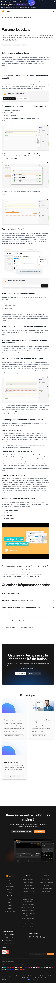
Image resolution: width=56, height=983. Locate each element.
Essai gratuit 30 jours (22, 98)
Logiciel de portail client (28, 923)
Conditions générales (21, 975)
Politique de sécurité (33, 975)
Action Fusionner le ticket (11, 510)
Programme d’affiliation (46, 888)
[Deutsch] (13, 967)
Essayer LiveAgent (20, 673)
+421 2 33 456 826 (9, 934)
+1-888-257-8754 (8, 937)
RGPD (23, 977)
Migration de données (28, 882)
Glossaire (10, 902)
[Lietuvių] (42, 967)
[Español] (21, 967)
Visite (10, 892)
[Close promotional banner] (54, 2)
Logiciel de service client (28, 904)
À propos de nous (46, 879)
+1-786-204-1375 (8, 940)
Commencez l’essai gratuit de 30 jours (21, 831)
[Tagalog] (18, 969)
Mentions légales (46, 891)
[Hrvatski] (31, 967)
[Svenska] (16, 969)
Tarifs (10, 883)
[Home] (2, 17)
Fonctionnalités (8, 17)
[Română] (5, 969)
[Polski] (52, 967)
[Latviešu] (45, 967)
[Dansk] (10, 967)
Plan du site (30, 977)
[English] (18, 967)
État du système (28, 885)
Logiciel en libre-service (28, 910)
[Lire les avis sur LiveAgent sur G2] (5, 952)
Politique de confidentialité (46, 975)
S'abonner (44, 286)
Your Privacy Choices (36, 979)
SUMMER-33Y (23, 7)
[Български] (5, 967)
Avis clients (46, 885)
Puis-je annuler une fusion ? (9, 614)
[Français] (29, 967)
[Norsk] (50, 967)
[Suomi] (26, 967)
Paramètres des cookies (41, 977)
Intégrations (10, 889)
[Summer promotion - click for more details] (28, 4)
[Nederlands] (47, 967)
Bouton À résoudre (9, 518)
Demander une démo (9, 98)
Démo (10, 880)
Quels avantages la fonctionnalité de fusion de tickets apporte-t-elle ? (21, 607)
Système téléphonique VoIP (28, 907)
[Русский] (8, 969)
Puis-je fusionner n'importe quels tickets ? (13, 621)
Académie (10, 905)
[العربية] (3, 967)
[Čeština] (8, 967)
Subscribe (50, 954)
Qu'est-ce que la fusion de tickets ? (12, 593)
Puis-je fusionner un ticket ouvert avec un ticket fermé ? (17, 627)
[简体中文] (23, 969)
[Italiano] (37, 967)
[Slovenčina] (10, 969)
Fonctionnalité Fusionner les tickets (22, 17)
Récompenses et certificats (46, 882)
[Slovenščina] (13, 969)
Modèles (10, 908)
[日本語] (39, 967)
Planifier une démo (33, 673)
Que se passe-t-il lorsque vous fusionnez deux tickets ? (17, 600)
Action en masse (8, 515)
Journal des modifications (28, 888)
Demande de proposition (28, 891)
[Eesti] (23, 967)
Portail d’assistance (28, 879)
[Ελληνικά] (16, 967)
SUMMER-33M (9, 7)
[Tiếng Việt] (21, 969)
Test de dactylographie (9, 911)
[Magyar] (34, 967)
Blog (10, 899)
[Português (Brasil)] (3, 969)
